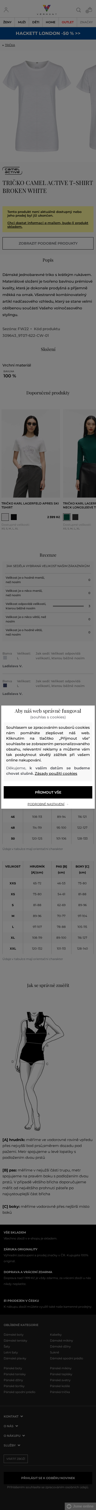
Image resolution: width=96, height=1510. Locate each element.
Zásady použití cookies (56, 773)
